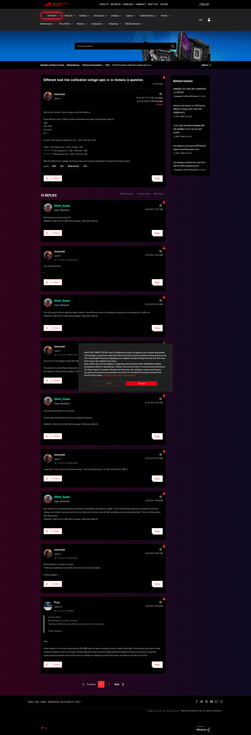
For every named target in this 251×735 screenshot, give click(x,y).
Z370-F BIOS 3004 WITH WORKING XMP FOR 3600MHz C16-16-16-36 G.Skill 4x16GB (189, 129)
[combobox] (125, 46)
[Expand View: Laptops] (134, 16)
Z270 (107, 65)
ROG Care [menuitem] (68, 16)
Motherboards (73, 65)
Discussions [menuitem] (99, 16)
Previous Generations (92, 65)
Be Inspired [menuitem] (52, 15)
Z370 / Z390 (179, 116)
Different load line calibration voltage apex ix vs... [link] (132, 65)
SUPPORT (164, 4)
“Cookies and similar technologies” (120, 375)
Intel (61, 166)
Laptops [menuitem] (129, 16)
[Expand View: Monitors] (86, 24)
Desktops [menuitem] (115, 16)
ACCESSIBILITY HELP (70, 702)
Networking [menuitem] (113, 24)
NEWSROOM (53, 702)
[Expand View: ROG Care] (74, 16)
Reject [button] (109, 383)
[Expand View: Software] (89, 16)
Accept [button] (141, 383)
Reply (157, 178)
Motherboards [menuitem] (46, 24)
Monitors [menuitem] (81, 24)
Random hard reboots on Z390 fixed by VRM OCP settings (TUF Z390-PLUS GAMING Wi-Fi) (189, 109)
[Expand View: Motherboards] (54, 24)
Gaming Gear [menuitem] (97, 24)
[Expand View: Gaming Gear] (104, 24)
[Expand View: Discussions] (106, 16)
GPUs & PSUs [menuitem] (64, 24)
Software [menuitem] (83, 16)
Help (200, 20)
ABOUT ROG (33, 702)
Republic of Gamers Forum (52, 65)
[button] (47, 178)
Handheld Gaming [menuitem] (147, 16)
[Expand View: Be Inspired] (59, 16)
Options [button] (205, 65)
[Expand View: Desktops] (121, 16)
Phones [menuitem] (164, 16)
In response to (67, 260)
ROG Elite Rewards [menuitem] (132, 24)
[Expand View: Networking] (120, 24)
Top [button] (45, 728)
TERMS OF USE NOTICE (156, 711)
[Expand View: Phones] (169, 16)
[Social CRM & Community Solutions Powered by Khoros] (203, 729)
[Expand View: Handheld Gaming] (156, 16)
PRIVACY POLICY (172, 711)
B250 (54, 166)
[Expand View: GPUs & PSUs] (72, 24)
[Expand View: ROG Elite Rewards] (142, 24)
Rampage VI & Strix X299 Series (186, 96)
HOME (43, 702)
